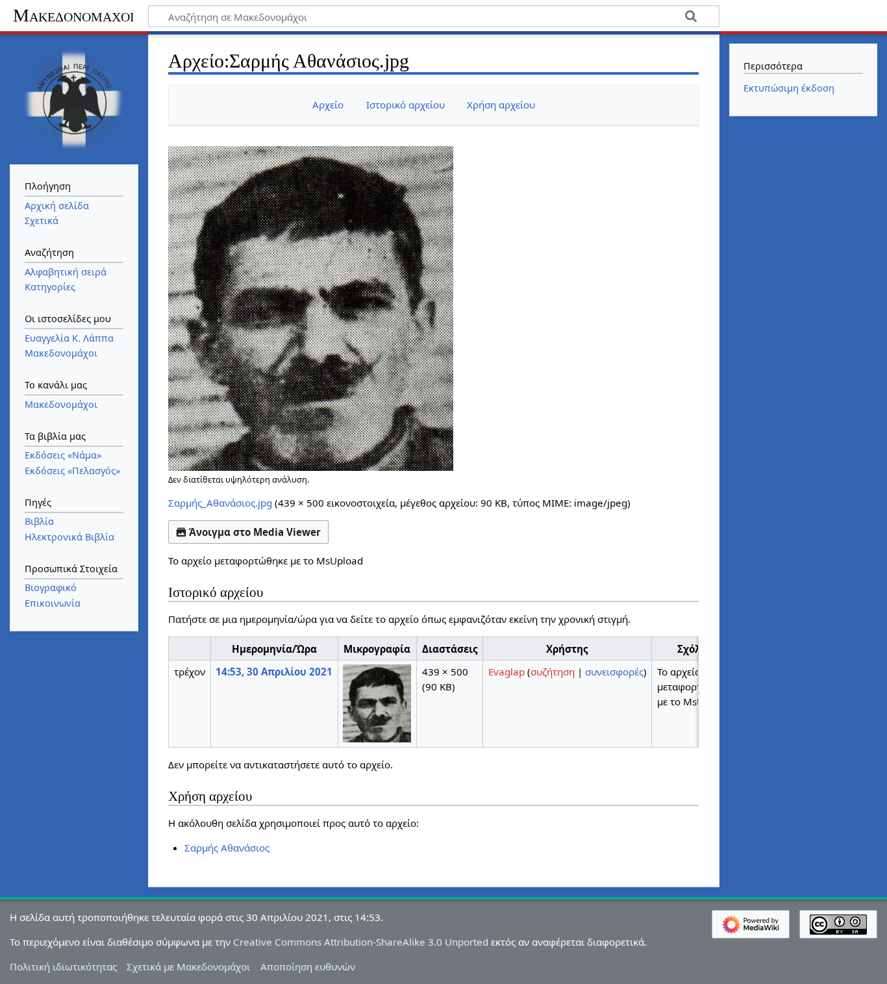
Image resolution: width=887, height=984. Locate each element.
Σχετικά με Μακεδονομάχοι (188, 966)
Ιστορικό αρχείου (405, 104)
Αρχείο (328, 104)
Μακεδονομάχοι (73, 15)
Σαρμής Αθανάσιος (226, 847)
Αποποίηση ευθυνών (307, 966)
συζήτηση (553, 671)
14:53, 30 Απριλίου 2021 (274, 671)
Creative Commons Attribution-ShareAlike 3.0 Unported (360, 941)
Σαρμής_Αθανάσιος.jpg (220, 502)
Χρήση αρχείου (501, 104)
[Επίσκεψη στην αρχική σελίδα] (74, 98)
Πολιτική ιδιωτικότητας (63, 966)
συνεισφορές (614, 671)
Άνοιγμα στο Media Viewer (255, 531)
